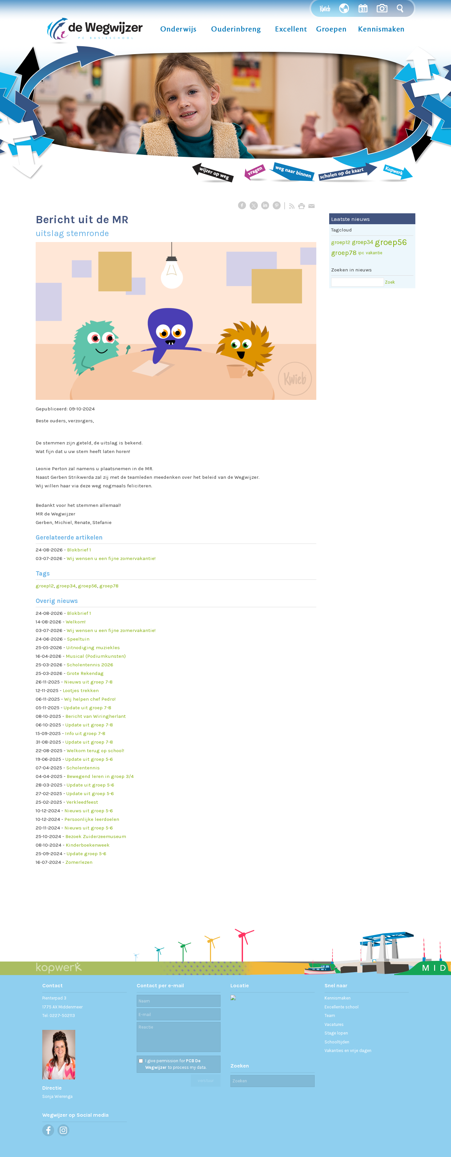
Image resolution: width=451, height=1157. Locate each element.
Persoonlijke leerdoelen (91, 819)
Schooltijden (337, 1041)
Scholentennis (83, 768)
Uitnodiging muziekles (93, 647)
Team (330, 1015)
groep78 (109, 586)
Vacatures (334, 1024)
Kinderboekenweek (88, 845)
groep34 (66, 586)
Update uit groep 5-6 (89, 759)
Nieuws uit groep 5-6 (88, 811)
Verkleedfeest (82, 802)
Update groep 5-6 (86, 854)
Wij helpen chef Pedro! (90, 699)
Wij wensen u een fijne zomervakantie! (111, 558)
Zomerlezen (78, 862)
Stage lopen (336, 1033)
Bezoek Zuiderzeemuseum (95, 836)
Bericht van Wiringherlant (95, 716)
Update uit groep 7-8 (87, 708)
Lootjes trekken (81, 690)
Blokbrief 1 (79, 550)
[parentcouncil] (176, 321)
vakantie (374, 252)
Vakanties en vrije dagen (348, 1050)
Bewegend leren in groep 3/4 (100, 776)
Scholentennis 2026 (90, 665)
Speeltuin (78, 639)
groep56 (87, 586)
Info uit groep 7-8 (85, 733)
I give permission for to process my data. (175, 1064)
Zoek (390, 282)
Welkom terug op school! (95, 751)
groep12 (45, 586)
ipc (361, 252)
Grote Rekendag (85, 673)
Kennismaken (338, 998)
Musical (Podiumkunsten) (96, 656)
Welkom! (76, 622)
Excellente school (342, 1006)
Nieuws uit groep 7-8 (88, 682)
